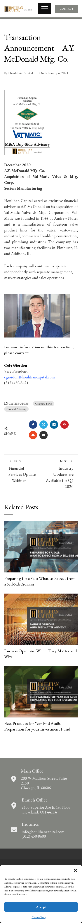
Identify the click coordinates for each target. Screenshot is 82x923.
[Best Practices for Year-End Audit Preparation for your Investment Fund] (41, 691)
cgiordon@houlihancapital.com (29, 377)
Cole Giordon (15, 365)
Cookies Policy (39, 917)
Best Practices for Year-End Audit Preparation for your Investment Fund (37, 726)
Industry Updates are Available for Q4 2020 (59, 474)
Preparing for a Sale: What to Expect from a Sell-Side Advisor (39, 581)
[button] (75, 870)
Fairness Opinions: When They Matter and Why (40, 653)
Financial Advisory (16, 409)
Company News (43, 403)
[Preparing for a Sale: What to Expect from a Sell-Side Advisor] (41, 546)
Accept (41, 907)
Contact (66, 8)
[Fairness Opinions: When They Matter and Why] (41, 618)
